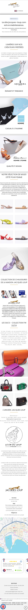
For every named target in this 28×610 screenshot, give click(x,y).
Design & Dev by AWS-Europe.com (14, 604)
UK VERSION (20, 10)
